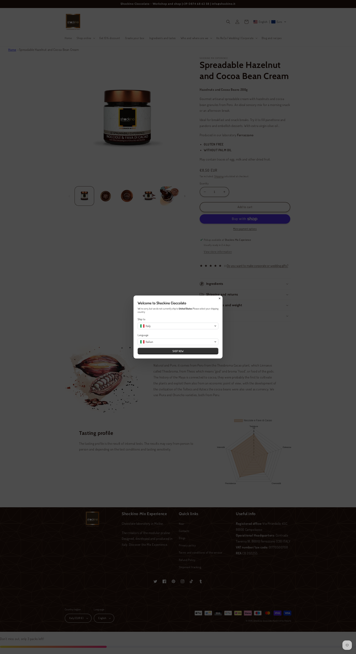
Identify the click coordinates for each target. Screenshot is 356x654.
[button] (178, 326)
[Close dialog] (220, 298)
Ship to (141, 319)
